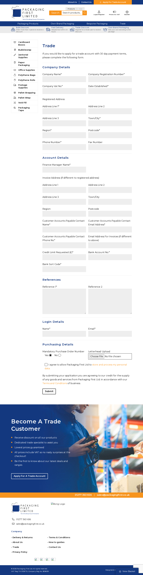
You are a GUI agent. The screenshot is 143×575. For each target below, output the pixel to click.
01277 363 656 (23, 519)
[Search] (84, 13)
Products (71, 9)
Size (80, 9)
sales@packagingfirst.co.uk (30, 524)
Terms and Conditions (54, 383)
